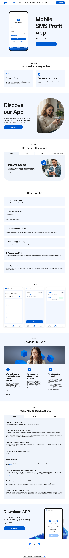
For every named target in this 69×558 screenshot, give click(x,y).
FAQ (42, 2)
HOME (14, 2)
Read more (13, 127)
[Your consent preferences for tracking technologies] (67, 556)
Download (60, 2)
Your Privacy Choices (38, 556)
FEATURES (26, 2)
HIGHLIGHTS (19, 2)
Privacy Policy (12, 464)
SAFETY (38, 2)
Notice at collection (28, 556)
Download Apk (46, 44)
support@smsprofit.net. (10, 475)
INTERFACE (32, 2)
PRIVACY (34, 550)
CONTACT (47, 2)
